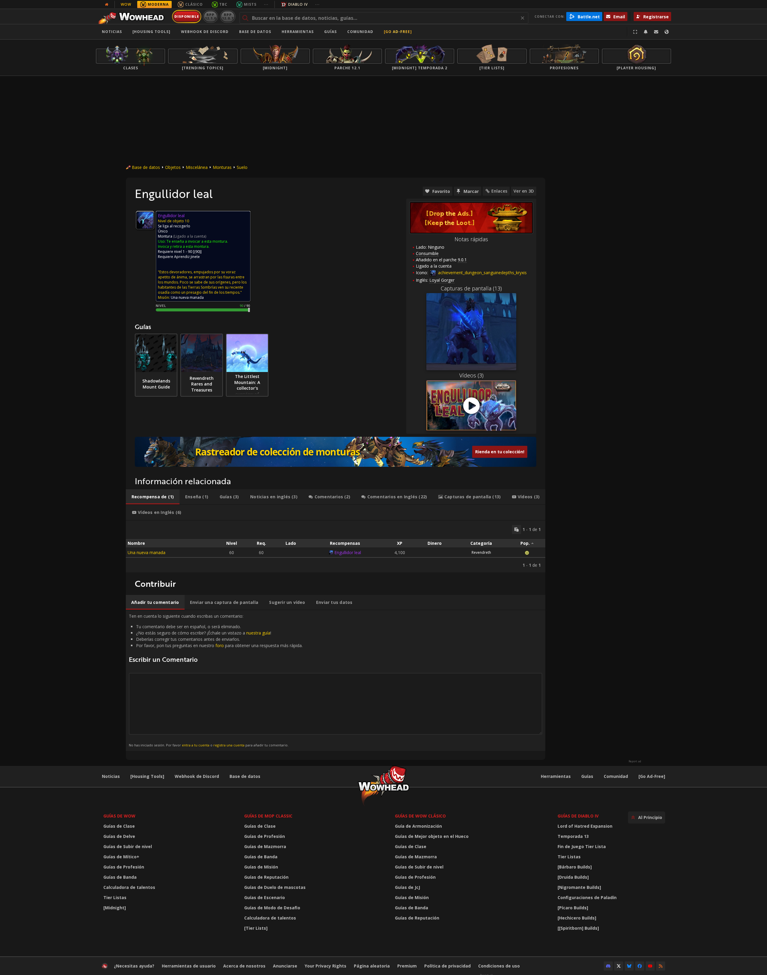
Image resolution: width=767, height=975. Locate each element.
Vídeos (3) (471, 375)
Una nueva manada (146, 552)
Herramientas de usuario (189, 966)
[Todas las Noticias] (106, 4)
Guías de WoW (119, 816)
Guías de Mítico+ (121, 857)
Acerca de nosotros (244, 966)
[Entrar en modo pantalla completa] (635, 31)
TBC (223, 4)
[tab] (152, 496)
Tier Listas (114, 897)
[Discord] (608, 966)
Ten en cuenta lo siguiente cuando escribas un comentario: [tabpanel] (216, 680)
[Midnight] (114, 907)
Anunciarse (285, 966)
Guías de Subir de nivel (127, 846)
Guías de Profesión (123, 867)
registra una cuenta (228, 745)
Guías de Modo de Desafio (272, 907)
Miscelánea (197, 167)
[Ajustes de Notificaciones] (645, 31)
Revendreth (481, 552)
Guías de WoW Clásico (420, 816)
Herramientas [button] (298, 31)
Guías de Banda (120, 877)
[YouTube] (650, 966)
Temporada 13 (573, 836)
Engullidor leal (347, 552)
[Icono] (145, 220)
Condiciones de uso (499, 966)
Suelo (242, 167)
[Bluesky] (629, 966)
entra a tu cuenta (195, 745)
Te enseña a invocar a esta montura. (197, 241)
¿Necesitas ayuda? (134, 966)
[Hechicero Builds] (577, 918)
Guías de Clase (119, 826)
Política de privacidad (447, 966)
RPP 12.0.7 (227, 16)
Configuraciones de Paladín (587, 897)
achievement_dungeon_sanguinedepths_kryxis (482, 272)
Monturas (222, 167)
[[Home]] (133, 16)
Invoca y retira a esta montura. (183, 246)
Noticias (112, 31)
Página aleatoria (372, 966)
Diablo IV (298, 4)
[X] (618, 966)
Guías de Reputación (266, 877)
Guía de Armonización (418, 826)
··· (266, 4)
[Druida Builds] (573, 877)
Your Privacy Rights (325, 966)
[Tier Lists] (256, 928)
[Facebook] (639, 966)
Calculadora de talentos (129, 887)
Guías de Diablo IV (578, 816)
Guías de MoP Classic (268, 816)
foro (219, 645)
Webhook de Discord (205, 31)
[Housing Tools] (147, 776)
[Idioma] (666, 31)
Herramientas (556, 776)
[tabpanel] (335, 546)
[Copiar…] (516, 529)
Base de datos (255, 31)
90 (197, 251)
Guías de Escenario (264, 897)
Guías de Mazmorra (265, 846)
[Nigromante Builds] (579, 887)
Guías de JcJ (407, 887)
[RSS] (660, 966)
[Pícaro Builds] (573, 907)
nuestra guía (258, 633)
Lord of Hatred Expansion (585, 826)
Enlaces (499, 191)
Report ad (635, 761)
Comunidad (360, 31)
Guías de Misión (261, 867)
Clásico (194, 4)
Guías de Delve (119, 836)
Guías (330, 31)
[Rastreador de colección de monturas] (335, 452)
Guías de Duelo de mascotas (275, 887)
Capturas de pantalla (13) (471, 288)
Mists (250, 4)
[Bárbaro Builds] (575, 867)
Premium (407, 966)
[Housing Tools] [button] (151, 31)
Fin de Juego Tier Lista (582, 846)
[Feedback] (656, 31)
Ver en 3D (524, 191)
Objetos (173, 167)
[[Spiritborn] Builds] (578, 928)
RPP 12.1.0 (210, 16)
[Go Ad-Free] (398, 31)
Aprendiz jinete (187, 256)
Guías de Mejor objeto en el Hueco (432, 836)
